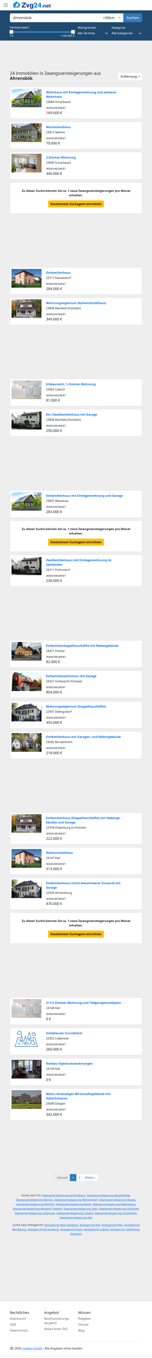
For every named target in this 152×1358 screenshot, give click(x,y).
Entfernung (129, 76)
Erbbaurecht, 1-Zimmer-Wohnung (71, 384)
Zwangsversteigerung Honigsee (119, 1208)
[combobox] (55, 17)
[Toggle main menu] (5, 5)
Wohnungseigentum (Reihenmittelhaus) (76, 303)
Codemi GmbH (32, 1348)
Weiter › (90, 1178)
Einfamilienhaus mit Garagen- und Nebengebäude (83, 737)
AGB (13, 1324)
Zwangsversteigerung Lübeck (74, 1213)
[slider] (11, 32)
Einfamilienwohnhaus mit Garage (71, 676)
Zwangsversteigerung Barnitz (34, 1199)
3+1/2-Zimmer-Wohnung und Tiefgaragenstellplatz (83, 1003)
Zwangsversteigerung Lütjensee (35, 1213)
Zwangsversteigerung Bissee (117, 1199)
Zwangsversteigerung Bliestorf (35, 1204)
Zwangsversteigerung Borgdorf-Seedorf (37, 1208)
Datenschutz (19, 1330)
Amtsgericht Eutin (71, 1229)
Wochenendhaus (58, 127)
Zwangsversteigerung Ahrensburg (63, 1195)
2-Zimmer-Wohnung (61, 157)
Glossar (83, 1324)
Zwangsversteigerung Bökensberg (113, 1204)
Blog (81, 1330)
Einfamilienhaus (58, 273)
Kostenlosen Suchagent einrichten (76, 204)
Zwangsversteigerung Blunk (73, 1204)
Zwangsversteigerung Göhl (81, 1208)
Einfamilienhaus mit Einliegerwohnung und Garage (84, 496)
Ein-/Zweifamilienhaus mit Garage (71, 414)
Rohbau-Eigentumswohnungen (69, 1063)
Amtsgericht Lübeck (96, 1229)
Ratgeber (84, 1319)
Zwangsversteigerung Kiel (76, 1217)
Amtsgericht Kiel (90, 1225)
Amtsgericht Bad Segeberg (61, 1225)
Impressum (18, 1319)
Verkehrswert (19, 27)
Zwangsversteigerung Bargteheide (108, 1195)
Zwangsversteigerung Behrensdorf (76, 1199)
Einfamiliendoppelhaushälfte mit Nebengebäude (82, 646)
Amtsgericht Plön (112, 1225)
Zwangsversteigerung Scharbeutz (116, 1213)
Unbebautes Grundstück (64, 1033)
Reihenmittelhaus (59, 853)
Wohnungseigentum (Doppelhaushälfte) (76, 706)
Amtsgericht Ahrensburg (43, 1229)
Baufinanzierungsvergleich (57, 1321)
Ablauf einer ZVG (56, 1329)
